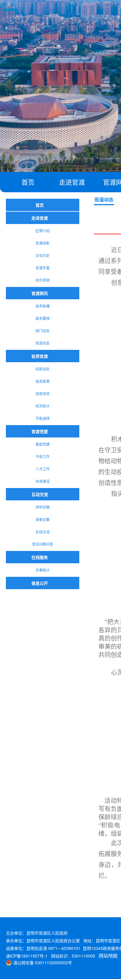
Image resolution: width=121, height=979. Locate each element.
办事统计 (43, 569)
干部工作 (43, 456)
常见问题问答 (42, 544)
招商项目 (43, 393)
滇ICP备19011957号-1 (27, 956)
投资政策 (43, 381)
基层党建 (43, 444)
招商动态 (43, 368)
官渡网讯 (39, 293)
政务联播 (43, 305)
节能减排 (43, 418)
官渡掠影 (43, 242)
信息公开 (39, 583)
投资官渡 (39, 356)
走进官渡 (72, 181)
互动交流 (39, 494)
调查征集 (43, 519)
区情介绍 (43, 230)
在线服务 (39, 557)
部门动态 (43, 330)
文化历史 (43, 255)
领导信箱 (43, 506)
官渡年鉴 (43, 267)
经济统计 (43, 405)
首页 (27, 181)
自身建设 (43, 481)
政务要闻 (43, 318)
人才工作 (43, 468)
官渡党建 (39, 431)
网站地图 (108, 955)
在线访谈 (43, 531)
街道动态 (43, 342)
